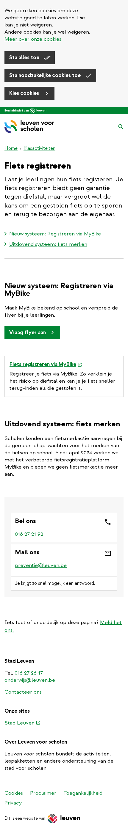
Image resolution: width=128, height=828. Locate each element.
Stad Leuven (22, 723)
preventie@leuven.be (41, 565)
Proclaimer (43, 793)
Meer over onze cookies (32, 39)
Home (11, 148)
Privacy (13, 802)
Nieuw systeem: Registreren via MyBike (55, 233)
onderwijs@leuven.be (29, 680)
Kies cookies (24, 93)
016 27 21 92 (29, 534)
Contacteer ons (23, 692)
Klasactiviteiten (39, 148)
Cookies (13, 793)
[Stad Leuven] (38, 110)
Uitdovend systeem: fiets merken (48, 244)
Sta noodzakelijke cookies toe (45, 75)
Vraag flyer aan (27, 332)
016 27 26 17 (29, 673)
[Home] (29, 127)
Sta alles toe (24, 57)
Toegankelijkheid (82, 793)
